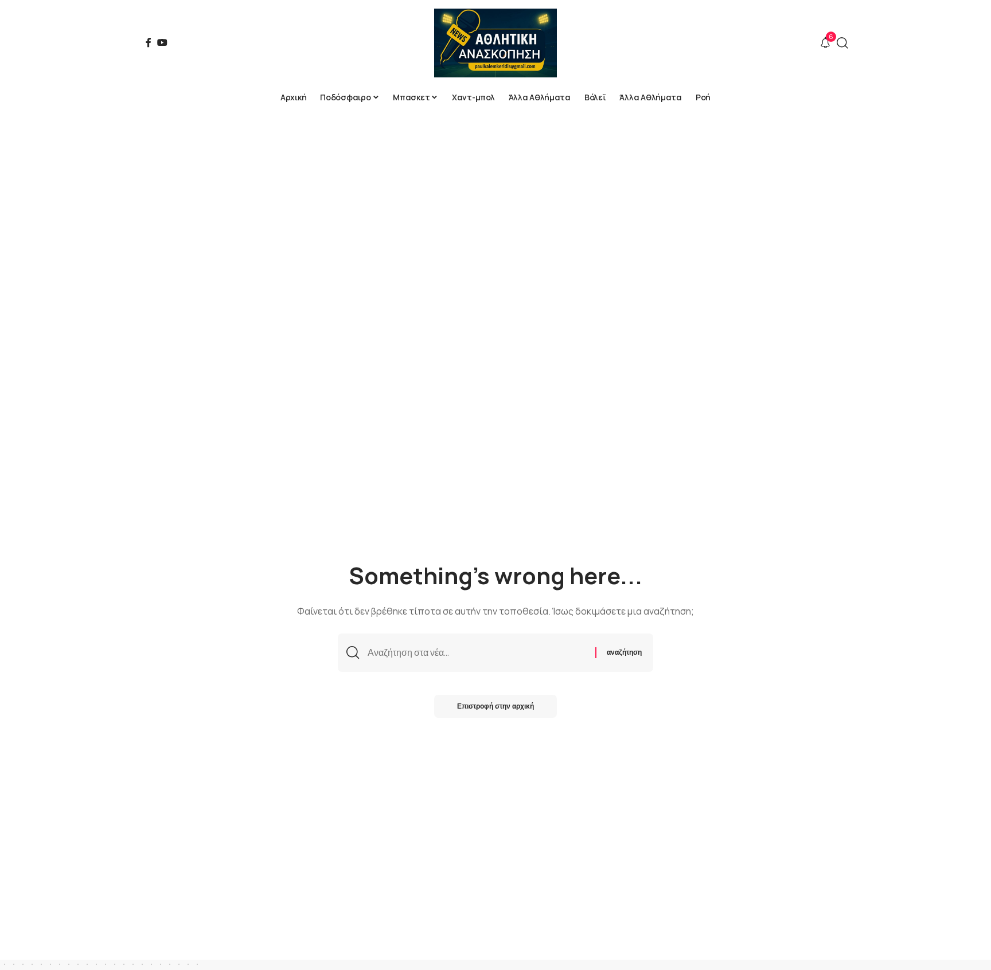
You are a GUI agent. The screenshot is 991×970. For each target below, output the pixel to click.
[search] (842, 43)
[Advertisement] (495, 195)
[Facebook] (148, 42)
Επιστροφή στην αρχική (495, 706)
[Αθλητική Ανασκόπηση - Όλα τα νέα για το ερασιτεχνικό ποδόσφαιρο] (495, 43)
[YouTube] (162, 42)
